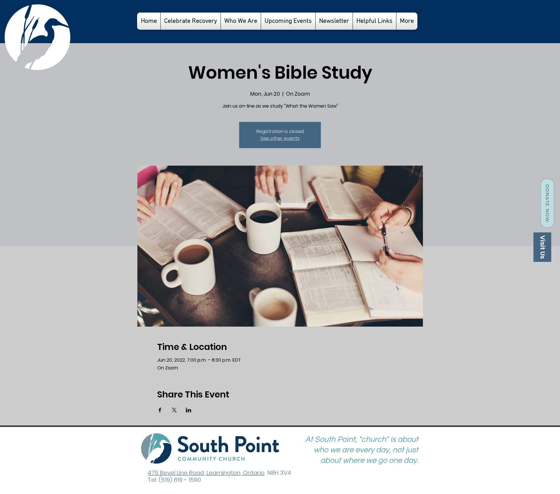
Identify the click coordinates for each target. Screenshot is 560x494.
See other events (280, 138)
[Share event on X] (174, 410)
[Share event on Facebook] (160, 410)
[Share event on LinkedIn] (188, 410)
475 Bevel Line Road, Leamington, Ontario (206, 473)
